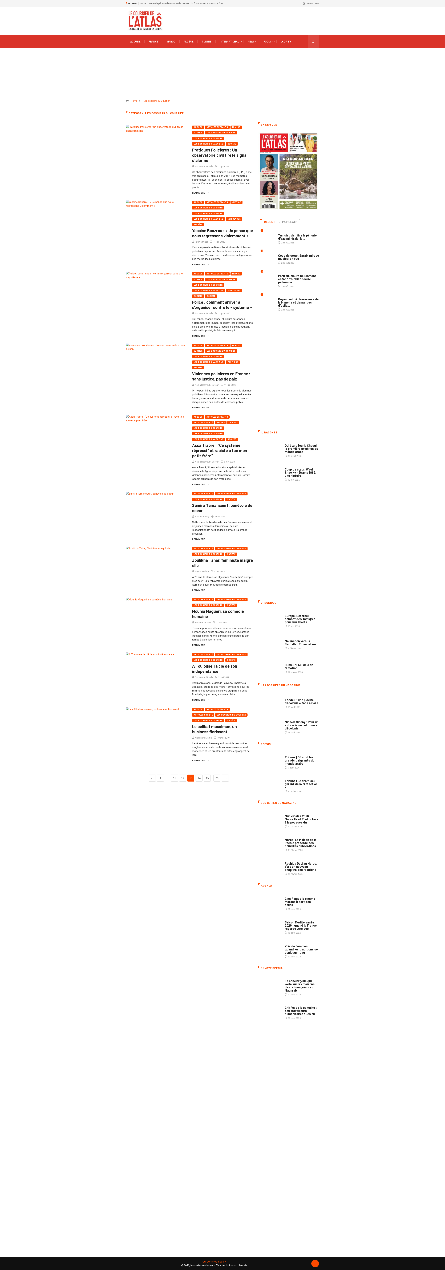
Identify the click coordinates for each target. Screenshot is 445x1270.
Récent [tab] (269, 222)
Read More (198, 193)
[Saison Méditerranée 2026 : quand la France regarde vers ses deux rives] (269, 925)
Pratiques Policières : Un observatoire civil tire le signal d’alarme (220, 155)
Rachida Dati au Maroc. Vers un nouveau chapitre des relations (301, 866)
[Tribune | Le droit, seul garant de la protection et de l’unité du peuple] (269, 784)
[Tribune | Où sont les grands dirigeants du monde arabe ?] (269, 760)
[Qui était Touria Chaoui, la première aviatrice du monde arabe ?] (269, 449)
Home (134, 100)
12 (182, 778)
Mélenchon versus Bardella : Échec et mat (301, 642)
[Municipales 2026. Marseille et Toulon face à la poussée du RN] (269, 819)
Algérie (188, 41)
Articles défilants (217, 127)
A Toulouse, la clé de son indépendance (214, 668)
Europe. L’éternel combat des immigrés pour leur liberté (300, 619)
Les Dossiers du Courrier (221, 133)
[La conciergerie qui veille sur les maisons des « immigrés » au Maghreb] (269, 984)
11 (174, 778)
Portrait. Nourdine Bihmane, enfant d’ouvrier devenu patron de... (297, 279)
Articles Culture (294, 442)
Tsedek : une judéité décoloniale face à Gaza (301, 701)
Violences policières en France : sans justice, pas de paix (221, 376)
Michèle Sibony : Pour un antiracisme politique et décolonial (302, 725)
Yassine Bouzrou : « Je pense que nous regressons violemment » (222, 233)
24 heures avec (293, 860)
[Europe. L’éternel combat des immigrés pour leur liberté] (269, 619)
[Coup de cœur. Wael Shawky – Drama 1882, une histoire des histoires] (269, 472)
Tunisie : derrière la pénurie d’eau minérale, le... (297, 236)
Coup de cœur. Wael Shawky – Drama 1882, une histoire (300, 472)
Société (232, 144)
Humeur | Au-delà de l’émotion (299, 666)
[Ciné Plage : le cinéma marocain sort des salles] (269, 902)
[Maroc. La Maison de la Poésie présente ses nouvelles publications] (269, 843)
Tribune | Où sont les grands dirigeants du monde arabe (299, 760)
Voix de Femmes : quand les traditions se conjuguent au (301, 949)
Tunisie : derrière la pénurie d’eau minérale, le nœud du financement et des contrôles (181, 3)
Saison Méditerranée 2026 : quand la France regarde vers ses (301, 925)
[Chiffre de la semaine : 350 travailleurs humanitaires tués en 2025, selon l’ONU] (269, 1011)
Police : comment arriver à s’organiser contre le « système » (222, 305)
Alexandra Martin (203, 737)
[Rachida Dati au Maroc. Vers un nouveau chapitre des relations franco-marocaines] (269, 867)
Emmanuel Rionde (204, 166)
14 (199, 778)
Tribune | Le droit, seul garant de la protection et (301, 784)
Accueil (135, 41)
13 (190, 778)
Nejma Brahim (202, 571)
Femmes (289, 718)
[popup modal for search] (313, 41)
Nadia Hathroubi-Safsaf (207, 385)
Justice (198, 133)
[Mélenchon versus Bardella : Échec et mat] (269, 643)
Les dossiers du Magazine (208, 144)
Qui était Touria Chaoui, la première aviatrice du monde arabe (301, 449)
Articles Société (203, 422)
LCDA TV (286, 41)
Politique (233, 362)
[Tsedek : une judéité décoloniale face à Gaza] (269, 702)
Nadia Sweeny (202, 516)
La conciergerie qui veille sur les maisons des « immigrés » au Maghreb (300, 985)
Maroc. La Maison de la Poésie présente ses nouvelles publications (301, 843)
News (251, 41)
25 (217, 778)
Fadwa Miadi (201, 241)
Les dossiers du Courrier (157, 100)
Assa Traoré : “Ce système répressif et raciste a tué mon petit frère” (219, 450)
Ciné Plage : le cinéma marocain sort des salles (300, 902)
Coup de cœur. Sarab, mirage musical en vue (298, 257)
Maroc (171, 41)
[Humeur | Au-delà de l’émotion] (269, 667)
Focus (268, 41)
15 (207, 778)
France (153, 41)
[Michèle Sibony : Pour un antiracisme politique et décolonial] (269, 725)
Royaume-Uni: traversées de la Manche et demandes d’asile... (298, 302)
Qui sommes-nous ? (214, 1261)
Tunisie (206, 41)
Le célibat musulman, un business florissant (214, 729)
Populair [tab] (289, 222)
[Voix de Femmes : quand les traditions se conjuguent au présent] (269, 949)
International (229, 41)
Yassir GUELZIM (203, 622)
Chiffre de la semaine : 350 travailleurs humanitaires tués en (301, 1011)
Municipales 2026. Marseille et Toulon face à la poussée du (301, 819)
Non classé (234, 219)
